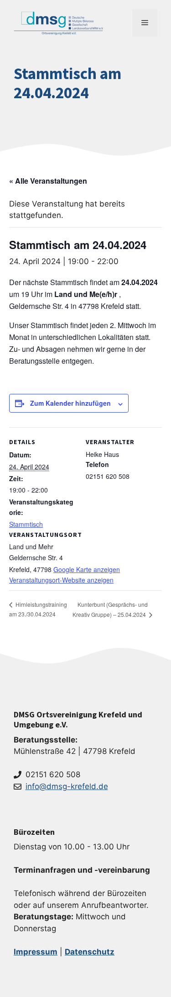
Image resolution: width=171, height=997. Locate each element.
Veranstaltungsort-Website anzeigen (61, 579)
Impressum (35, 951)
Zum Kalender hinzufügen (70, 403)
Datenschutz (89, 951)
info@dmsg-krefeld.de (67, 786)
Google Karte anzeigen (86, 569)
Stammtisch (26, 524)
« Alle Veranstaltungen (48, 180)
